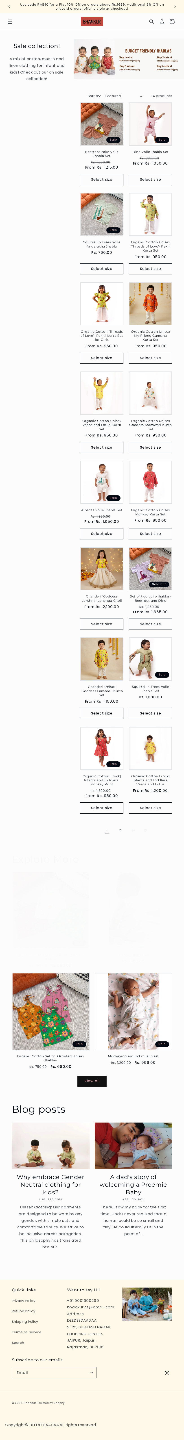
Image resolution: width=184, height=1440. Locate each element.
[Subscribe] (91, 1372)
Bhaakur (30, 1403)
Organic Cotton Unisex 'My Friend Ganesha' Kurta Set (150, 336)
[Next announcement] (175, 6)
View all (91, 1081)
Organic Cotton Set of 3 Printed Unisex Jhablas (50, 957)
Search (18, 1342)
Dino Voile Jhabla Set (150, 152)
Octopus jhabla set (133, 955)
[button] (10, 21)
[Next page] (145, 830)
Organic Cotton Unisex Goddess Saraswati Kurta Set (150, 425)
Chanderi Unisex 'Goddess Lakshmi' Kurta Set (102, 691)
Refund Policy (23, 1311)
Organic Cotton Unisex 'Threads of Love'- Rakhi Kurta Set (150, 246)
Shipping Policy (25, 1321)
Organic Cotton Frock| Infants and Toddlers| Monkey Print (102, 780)
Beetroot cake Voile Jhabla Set (102, 154)
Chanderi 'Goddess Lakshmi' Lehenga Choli (101, 598)
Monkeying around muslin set (133, 1056)
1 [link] (107, 830)
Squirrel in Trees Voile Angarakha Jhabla (101, 244)
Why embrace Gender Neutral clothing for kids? (50, 1184)
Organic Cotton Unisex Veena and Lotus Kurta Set (101, 425)
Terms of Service (27, 1332)
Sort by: (94, 96)
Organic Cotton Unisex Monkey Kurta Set (150, 512)
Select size (101, 179)
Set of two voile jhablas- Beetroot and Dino (150, 598)
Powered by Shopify (51, 1403)
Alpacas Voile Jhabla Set (102, 510)
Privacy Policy (23, 1301)
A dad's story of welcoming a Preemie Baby (133, 1184)
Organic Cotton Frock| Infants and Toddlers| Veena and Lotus (150, 780)
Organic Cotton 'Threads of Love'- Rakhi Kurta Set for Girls (102, 336)
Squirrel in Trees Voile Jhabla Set (150, 689)
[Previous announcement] (9, 6)
